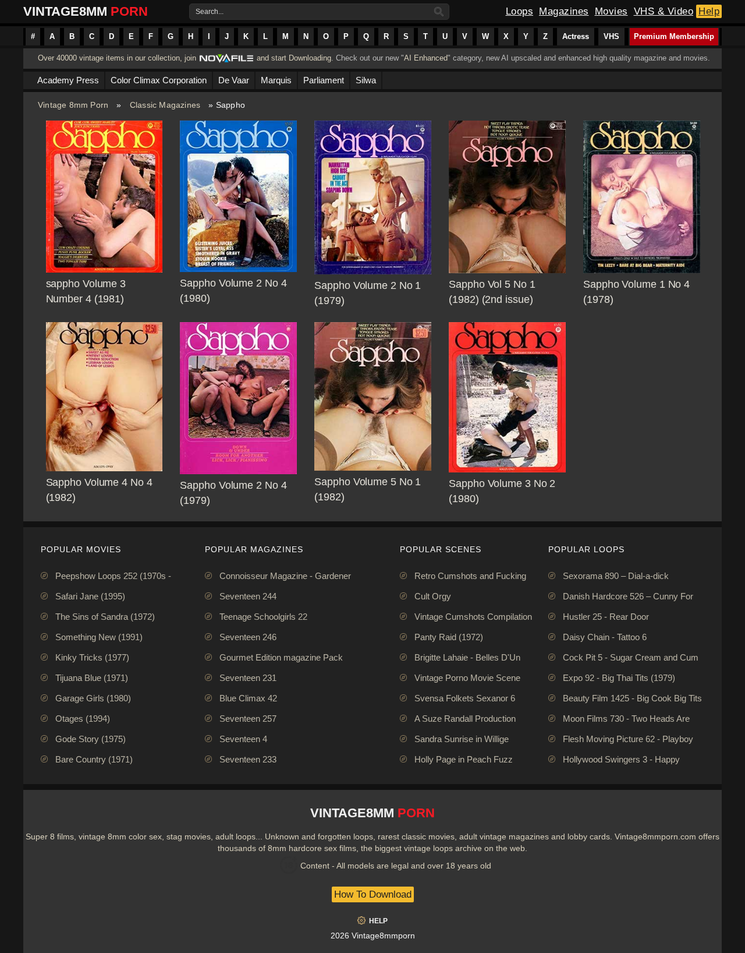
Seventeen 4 (243, 739)
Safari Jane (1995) (90, 596)
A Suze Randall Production (465, 718)
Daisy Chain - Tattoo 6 (605, 637)
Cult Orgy (432, 596)
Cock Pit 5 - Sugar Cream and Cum (630, 657)
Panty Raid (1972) (448, 637)
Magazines (564, 11)
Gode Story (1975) (90, 739)
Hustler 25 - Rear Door (606, 617)
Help (708, 11)
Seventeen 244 (247, 596)
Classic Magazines (165, 105)
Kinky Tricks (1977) (92, 657)
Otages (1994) (82, 718)
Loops (520, 11)
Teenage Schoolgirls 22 (263, 617)
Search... (210, 12)
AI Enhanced (426, 58)
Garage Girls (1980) (93, 698)
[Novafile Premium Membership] (226, 61)
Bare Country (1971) (94, 759)
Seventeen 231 (247, 678)
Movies (611, 11)
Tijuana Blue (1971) (91, 678)
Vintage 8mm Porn (73, 105)
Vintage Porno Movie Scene (467, 678)
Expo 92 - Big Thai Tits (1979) (619, 678)
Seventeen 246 (247, 637)
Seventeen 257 (247, 718)
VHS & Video (664, 11)
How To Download (372, 894)
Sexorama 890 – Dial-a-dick (616, 576)
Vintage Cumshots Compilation (473, 617)
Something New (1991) (99, 637)
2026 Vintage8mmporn (373, 935)
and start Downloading (294, 58)
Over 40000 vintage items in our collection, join (117, 58)
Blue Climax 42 (248, 698)
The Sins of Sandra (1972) (105, 617)
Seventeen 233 (247, 759)
